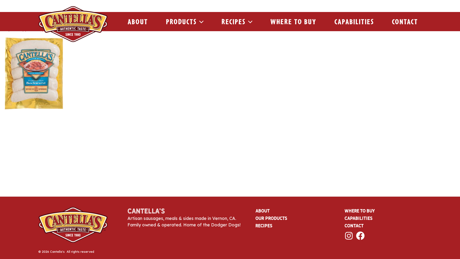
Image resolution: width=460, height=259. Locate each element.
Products (181, 21)
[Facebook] (360, 235)
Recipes (234, 21)
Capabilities (354, 21)
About (138, 21)
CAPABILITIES (359, 218)
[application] (200, 22)
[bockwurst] (34, 73)
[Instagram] (349, 235)
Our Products (271, 218)
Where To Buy (293, 21)
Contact (405, 21)
